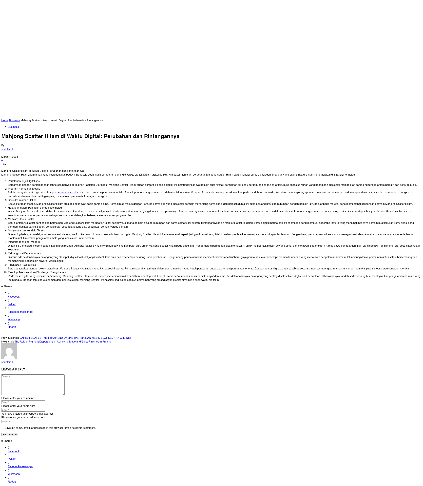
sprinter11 (7, 149)
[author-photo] (9, 358)
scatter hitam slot (68, 192)
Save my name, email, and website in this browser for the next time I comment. (50, 428)
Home (4, 120)
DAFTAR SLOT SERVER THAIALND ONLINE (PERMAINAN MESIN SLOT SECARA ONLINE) (75, 338)
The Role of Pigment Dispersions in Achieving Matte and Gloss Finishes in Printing (63, 341)
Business (14, 120)
